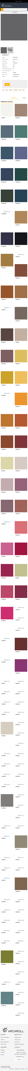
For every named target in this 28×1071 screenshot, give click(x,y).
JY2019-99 (17, 1015)
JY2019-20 (3, 363)
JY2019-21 (17, 363)
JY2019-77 (17, 859)
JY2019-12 (3, 267)
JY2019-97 (17, 994)
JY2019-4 (17, 577)
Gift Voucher (22, 1068)
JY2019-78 (3, 870)
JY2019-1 (3, 117)
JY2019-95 (17, 984)
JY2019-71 (17, 817)
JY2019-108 (17, 203)
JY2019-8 (3, 880)
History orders (17, 1039)
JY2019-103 (3, 160)
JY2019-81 (3, 901)
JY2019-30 (17, 470)
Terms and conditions (5, 1037)
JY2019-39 (3, 577)
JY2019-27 (17, 428)
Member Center (18, 1037)
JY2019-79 (17, 870)
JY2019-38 (17, 556)
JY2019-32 (17, 492)
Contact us (12, 1068)
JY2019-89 (3, 943)
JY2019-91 (17, 953)
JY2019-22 (3, 385)
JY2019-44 (17, 619)
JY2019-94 (3, 984)
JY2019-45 (17, 630)
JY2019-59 (17, 735)
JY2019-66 (3, 786)
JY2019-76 (3, 859)
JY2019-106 (17, 182)
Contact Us (19, 1059)
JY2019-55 (3, 714)
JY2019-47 (17, 651)
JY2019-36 (17, 535)
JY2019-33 (3, 513)
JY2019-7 (17, 807)
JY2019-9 (17, 943)
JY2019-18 (17, 320)
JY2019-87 (3, 932)
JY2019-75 (17, 849)
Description (14, 97)
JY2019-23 (17, 385)
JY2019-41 (17, 599)
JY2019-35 (3, 523)
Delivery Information (5, 1041)
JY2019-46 (3, 640)
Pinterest (2, 1054)
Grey (23, 89)
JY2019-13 (17, 256)
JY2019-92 (17, 963)
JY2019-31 (3, 492)
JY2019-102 (17, 139)
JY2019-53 (3, 704)
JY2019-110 (3, 246)
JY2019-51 (3, 693)
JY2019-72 (3, 827)
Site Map (16, 1068)
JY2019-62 (3, 766)
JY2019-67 (17, 786)
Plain (20, 89)
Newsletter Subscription (19, 1044)
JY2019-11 (17, 224)
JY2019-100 (3, 139)
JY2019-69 (17, 796)
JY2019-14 (17, 278)
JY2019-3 (3, 470)
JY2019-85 (3, 922)
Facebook (3, 1052)
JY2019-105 (3, 182)
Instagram (3, 1050)
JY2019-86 (17, 922)
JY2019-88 (17, 932)
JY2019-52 (17, 693)
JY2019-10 (17, 117)
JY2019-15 (3, 299)
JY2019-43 (17, 609)
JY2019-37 (3, 556)
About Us (2, 1039)
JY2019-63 (17, 766)
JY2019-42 (3, 620)
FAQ (26, 1068)
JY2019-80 (17, 891)
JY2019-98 (17, 1004)
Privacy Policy (3, 1044)
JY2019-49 (17, 673)
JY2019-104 (17, 160)
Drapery (10, 89)
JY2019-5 (3, 683)
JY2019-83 (3, 912)
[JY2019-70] (4, 50)
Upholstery (16, 89)
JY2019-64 (3, 776)
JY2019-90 (3, 964)
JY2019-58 (17, 724)
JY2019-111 (17, 246)
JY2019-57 (3, 735)
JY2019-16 (17, 299)
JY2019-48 (3, 662)
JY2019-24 (3, 395)
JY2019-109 (3, 213)
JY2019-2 (17, 342)
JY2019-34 (17, 513)
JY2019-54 (17, 704)
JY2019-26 (3, 428)
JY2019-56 (17, 714)
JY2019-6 (17, 745)
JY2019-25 (17, 406)
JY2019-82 (17, 901)
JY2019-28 (3, 449)
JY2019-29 (17, 449)
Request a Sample (7, 84)
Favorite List (17, 1041)
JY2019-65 (17, 776)
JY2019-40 (3, 599)
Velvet (7, 89)
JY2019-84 (17, 912)
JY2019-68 (3, 808)
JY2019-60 (3, 755)
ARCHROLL (8, 1066)
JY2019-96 (3, 1005)
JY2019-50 (17, 683)
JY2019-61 (17, 755)
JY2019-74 (3, 838)
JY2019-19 (3, 342)
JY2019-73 (17, 827)
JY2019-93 (17, 973)
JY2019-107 (3, 203)
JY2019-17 (3, 309)
